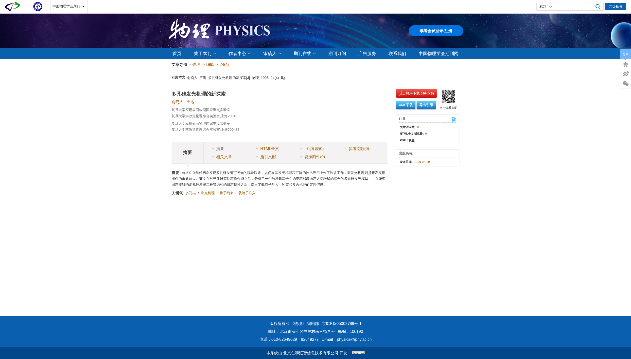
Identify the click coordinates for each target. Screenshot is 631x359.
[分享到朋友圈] (625, 83)
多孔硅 (191, 193)
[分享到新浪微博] (625, 73)
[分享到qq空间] (625, 64)
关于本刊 (202, 53)
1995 (210, 64)
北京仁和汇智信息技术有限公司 (310, 353)
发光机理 (208, 193)
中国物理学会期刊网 (438, 53)
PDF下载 (408, 93)
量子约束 (227, 193)
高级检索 (616, 7)
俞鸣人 (177, 102)
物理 (196, 64)
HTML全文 (269, 149)
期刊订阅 (337, 53)
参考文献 (359, 149)
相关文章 (224, 157)
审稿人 (270, 53)
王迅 (190, 102)
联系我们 (397, 53)
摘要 (220, 149)
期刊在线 (302, 53)
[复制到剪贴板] (283, 78)
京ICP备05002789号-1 (342, 323)
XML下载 (406, 105)
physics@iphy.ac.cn (354, 339)
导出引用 (426, 105)
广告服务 (367, 53)
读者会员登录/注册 (436, 31)
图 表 (314, 149)
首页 (177, 53)
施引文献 (268, 157)
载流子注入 (247, 193)
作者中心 (237, 53)
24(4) (224, 64)
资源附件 (314, 157)
